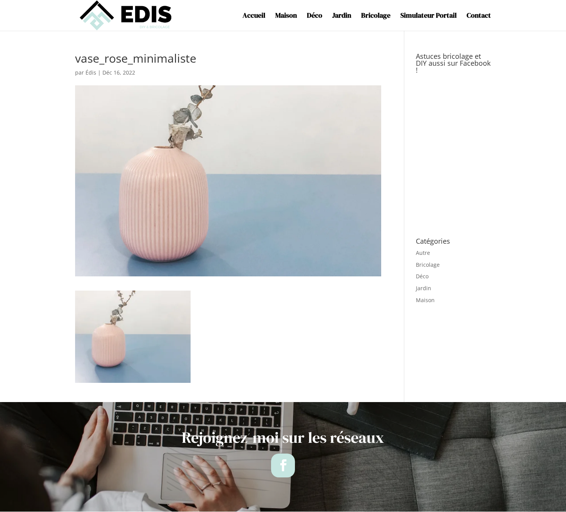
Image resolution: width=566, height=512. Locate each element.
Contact (479, 16)
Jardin (341, 16)
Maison (286, 16)
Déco (314, 16)
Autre (423, 252)
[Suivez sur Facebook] (283, 465)
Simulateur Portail (428, 16)
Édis (90, 72)
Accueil (254, 16)
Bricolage (375, 16)
